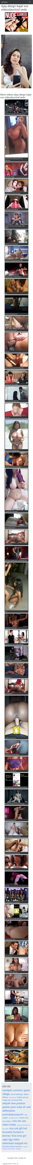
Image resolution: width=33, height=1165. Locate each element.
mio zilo (16, 1121)
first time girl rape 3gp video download (14, 1139)
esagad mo (21, 1143)
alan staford (12, 1097)
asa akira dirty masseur (12, 1146)
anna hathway (17, 1094)
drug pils (18, 1149)
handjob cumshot (12, 1090)
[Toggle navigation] (30, 2)
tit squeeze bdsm (14, 1118)
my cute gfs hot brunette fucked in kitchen (14, 1132)
